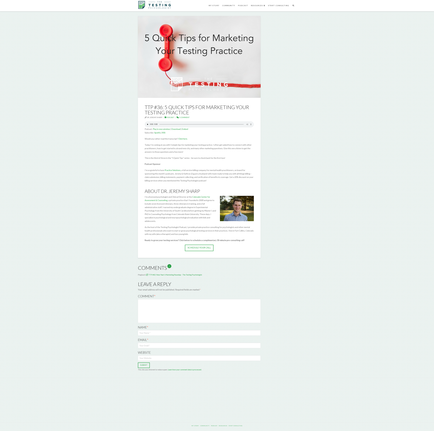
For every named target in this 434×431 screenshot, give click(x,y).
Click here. (183, 138)
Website (144, 352)
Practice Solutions (173, 170)
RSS (163, 132)
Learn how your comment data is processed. (185, 369)
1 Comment (184, 117)
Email (143, 340)
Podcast (170, 117)
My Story (195, 425)
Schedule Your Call (199, 247)
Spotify (157, 132)
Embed (185, 129)
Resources (223, 425)
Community (205, 425)
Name (143, 327)
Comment (146, 296)
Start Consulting (236, 425)
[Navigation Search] (293, 5)
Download (175, 129)
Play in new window (161, 129)
